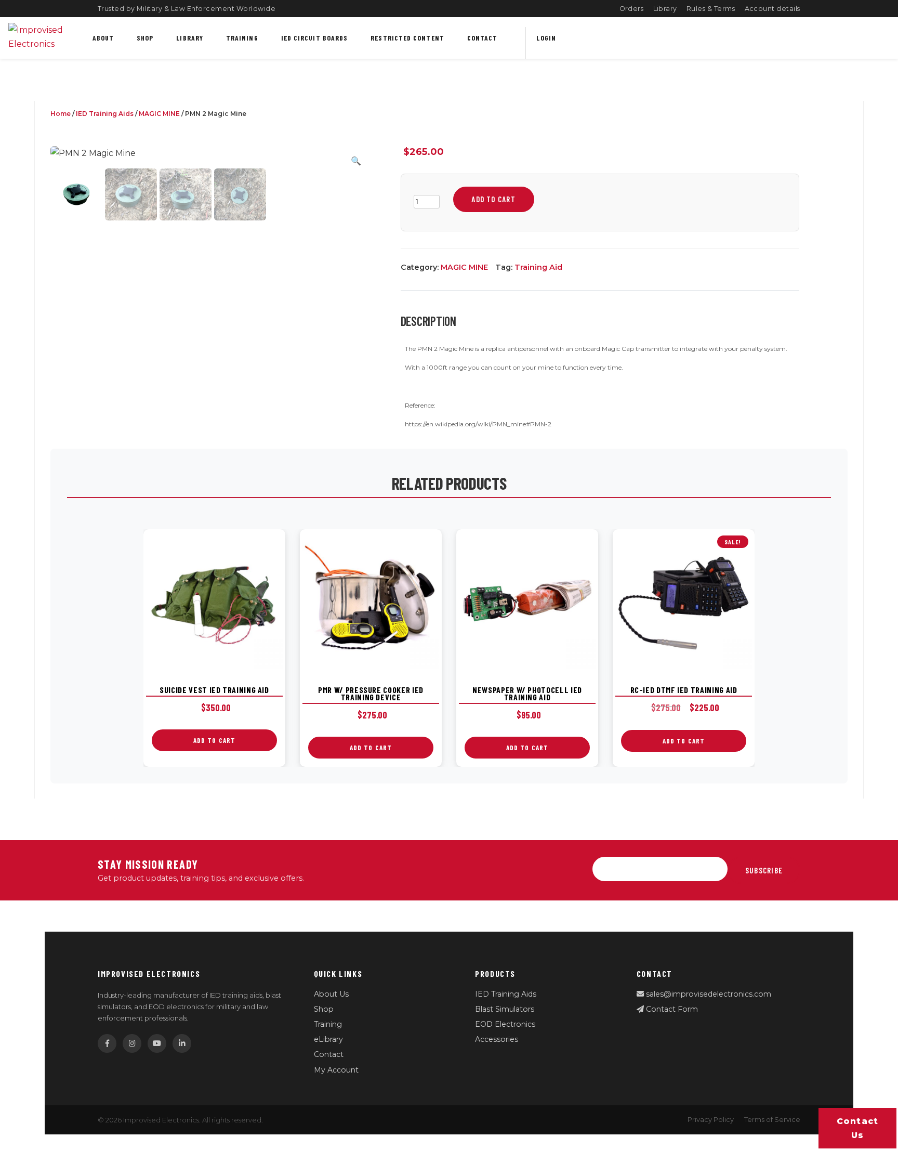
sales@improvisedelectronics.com (707, 994)
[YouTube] (157, 1043)
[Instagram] (132, 1043)
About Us (331, 994)
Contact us (858, 1128)
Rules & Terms (710, 8)
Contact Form (671, 1009)
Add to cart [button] (214, 740)
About (103, 37)
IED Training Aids (105, 113)
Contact (482, 37)
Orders (631, 8)
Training (242, 37)
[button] (356, 161)
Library (665, 8)
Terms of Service (772, 1119)
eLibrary (328, 1039)
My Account (336, 1070)
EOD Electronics (505, 1024)
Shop (145, 37)
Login (546, 37)
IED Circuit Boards (314, 37)
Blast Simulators (504, 1009)
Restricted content (407, 37)
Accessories (496, 1039)
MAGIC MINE (159, 113)
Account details (773, 8)
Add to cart (493, 199)
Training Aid (538, 267)
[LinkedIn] (182, 1043)
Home (60, 113)
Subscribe (764, 870)
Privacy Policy (711, 1119)
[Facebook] (107, 1043)
